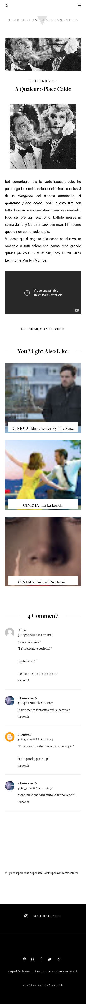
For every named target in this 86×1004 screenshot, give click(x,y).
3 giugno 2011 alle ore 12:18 (35, 635)
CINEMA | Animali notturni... (43, 583)
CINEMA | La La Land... (43, 506)
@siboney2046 (47, 915)
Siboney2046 (27, 698)
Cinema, (34, 329)
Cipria (22, 630)
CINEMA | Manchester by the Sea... (43, 429)
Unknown (24, 734)
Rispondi (23, 680)
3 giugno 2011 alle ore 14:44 (35, 739)
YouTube (60, 329)
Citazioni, (46, 329)
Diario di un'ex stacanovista (55, 971)
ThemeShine (53, 985)
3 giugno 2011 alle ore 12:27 (35, 703)
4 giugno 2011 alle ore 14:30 (35, 788)
